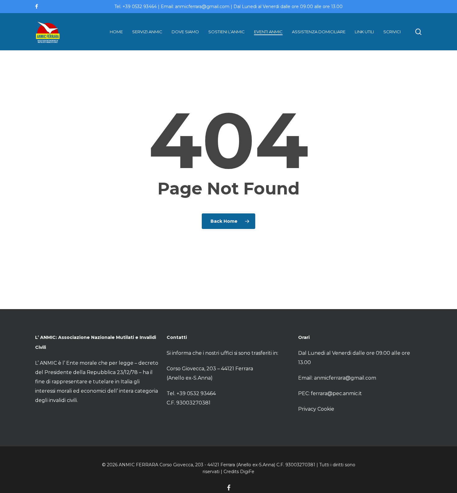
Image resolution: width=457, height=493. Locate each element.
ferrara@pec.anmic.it (336, 393)
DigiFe (247, 471)
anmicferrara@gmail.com (345, 378)
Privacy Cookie (316, 409)
